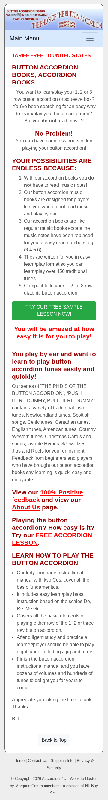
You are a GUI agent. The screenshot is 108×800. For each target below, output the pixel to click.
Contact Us (37, 760)
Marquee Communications (38, 786)
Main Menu (24, 38)
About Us (26, 507)
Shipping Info (62, 760)
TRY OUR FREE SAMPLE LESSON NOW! (54, 310)
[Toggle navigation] (90, 38)
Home (19, 760)
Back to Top (54, 740)
